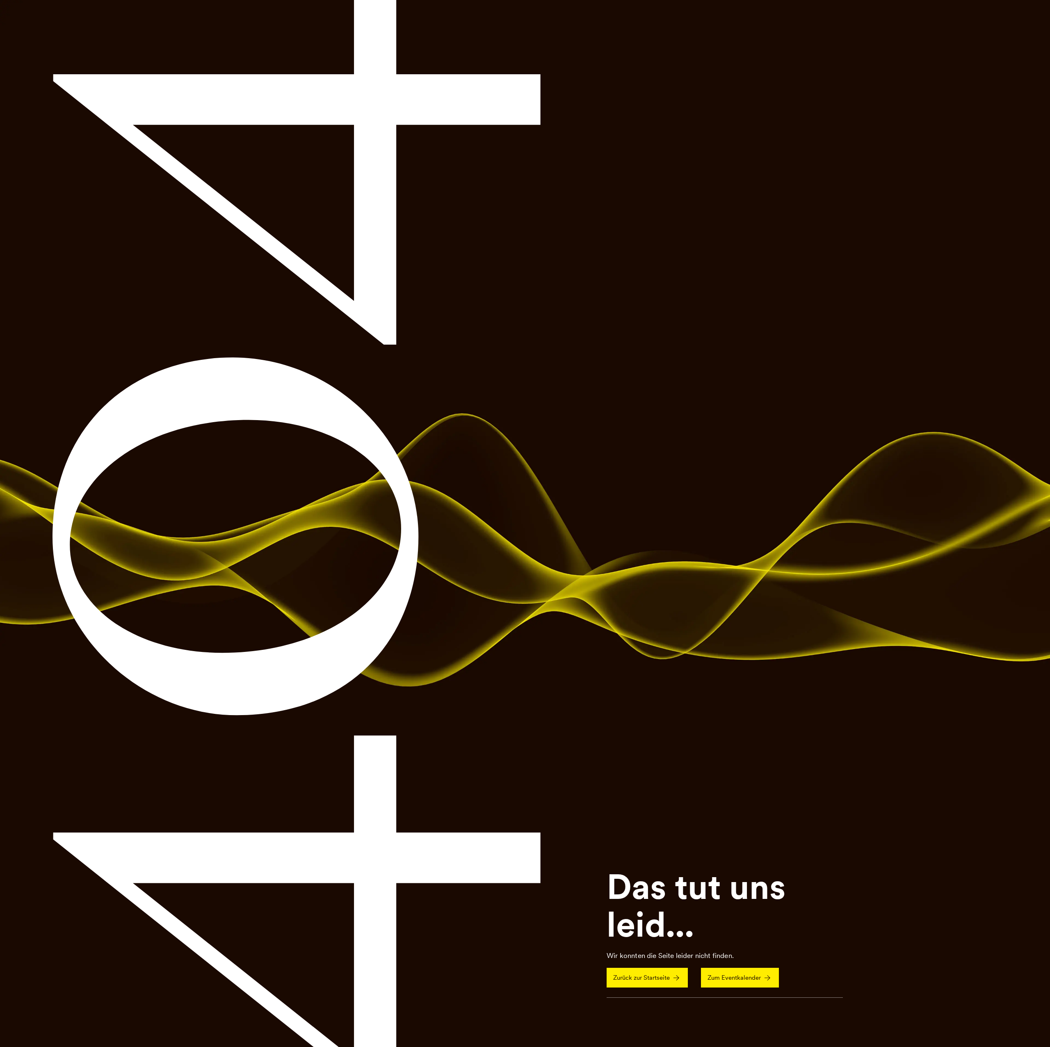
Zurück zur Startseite (641, 977)
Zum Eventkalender (734, 977)
